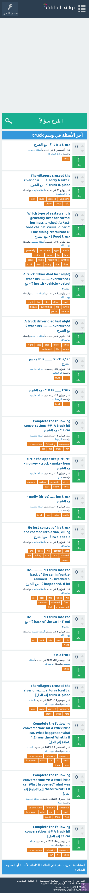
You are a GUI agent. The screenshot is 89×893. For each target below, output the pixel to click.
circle (66, 482)
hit (50, 449)
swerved (42, 602)
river (41, 199)
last (39, 302)
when (66, 307)
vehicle (65, 311)
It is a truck (61, 655)
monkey (31, 482)
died (47, 302)
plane (49, 203)
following (50, 444)
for (58, 255)
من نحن (67, 881)
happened (31, 760)
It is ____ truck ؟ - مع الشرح (49, 390)
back (42, 598)
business (38, 255)
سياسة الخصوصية (49, 881)
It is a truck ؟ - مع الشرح (52, 145)
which (66, 250)
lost (67, 551)
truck (66, 158)
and (31, 551)
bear (47, 486)
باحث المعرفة (55, 153)
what (42, 760)
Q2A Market (80, 887)
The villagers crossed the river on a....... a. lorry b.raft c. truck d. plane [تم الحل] (47, 690)
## (67, 449)
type (56, 250)
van (47, 555)
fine (57, 264)
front (66, 602)
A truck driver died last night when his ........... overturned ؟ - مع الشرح (47, 326)
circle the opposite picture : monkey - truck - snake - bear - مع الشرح (47, 463)
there (57, 765)
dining (48, 264)
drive (56, 515)
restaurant (45, 250)
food (38, 264)
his (57, 307)
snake (56, 486)
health (33, 307)
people (65, 560)
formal (50, 255)
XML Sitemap (77, 883)
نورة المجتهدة (63, 193)
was (67, 765)
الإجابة (48, 817)
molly (66, 515)
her (48, 515)
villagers (64, 199)
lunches (65, 259)
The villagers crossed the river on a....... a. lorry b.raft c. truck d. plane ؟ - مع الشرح (47, 180)
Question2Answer (77, 889)
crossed (52, 199)
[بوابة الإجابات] (58, 7)
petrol (54, 311)
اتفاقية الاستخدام (25, 881)
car (43, 449)
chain (41, 259)
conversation (35, 444)
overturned (46, 307)
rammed (55, 602)
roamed (65, 555)
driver (56, 302)
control (57, 551)
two (29, 555)
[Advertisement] (44, 64)
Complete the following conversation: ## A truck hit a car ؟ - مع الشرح (47, 425)
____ (67, 377)
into (55, 555)
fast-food (52, 259)
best (66, 255)
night (30, 302)
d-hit (50, 607)
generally (30, 250)
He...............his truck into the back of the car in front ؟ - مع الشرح (47, 621)
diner (66, 264)
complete (64, 444)
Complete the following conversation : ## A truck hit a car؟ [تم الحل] (47, 831)
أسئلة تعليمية (35, 150)
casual (31, 259)
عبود (59, 477)
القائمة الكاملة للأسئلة (35, 865)
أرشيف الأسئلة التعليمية (53, 883)
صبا (60, 802)
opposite (55, 482)
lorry (33, 199)
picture (42, 482)
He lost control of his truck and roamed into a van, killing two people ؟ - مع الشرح (47, 532)
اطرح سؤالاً (51, 121)
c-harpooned (62, 607)
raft (67, 203)
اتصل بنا (81, 881)
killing (38, 555)
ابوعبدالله (65, 245)
